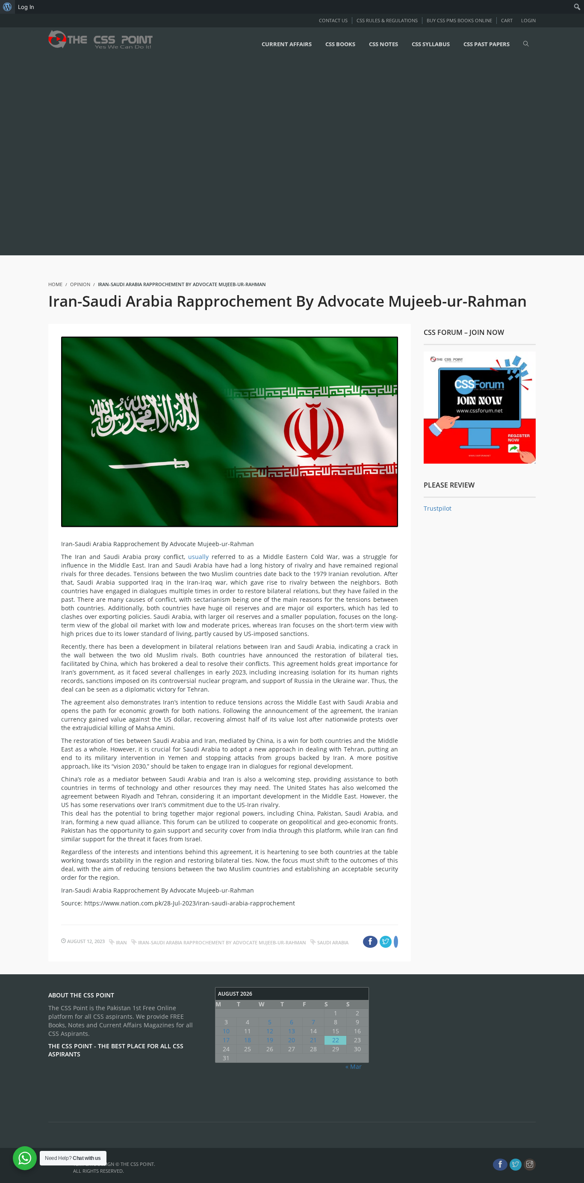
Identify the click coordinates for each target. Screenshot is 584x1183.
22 (335, 1040)
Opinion (80, 284)
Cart (507, 20)
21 (313, 1040)
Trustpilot (437, 508)
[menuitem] (7, 7)
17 (226, 1040)
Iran (121, 942)
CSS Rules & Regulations (387, 20)
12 (269, 1031)
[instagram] (530, 1165)
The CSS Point (137, 1164)
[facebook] (500, 1165)
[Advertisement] (256, 157)
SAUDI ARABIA (332, 942)
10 (226, 1031)
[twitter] (516, 1165)
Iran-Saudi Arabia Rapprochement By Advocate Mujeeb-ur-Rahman (222, 942)
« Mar (353, 1066)
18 (247, 1040)
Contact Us (333, 20)
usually (200, 557)
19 (269, 1040)
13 (291, 1031)
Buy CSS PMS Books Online (459, 20)
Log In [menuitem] (26, 6)
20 (291, 1040)
